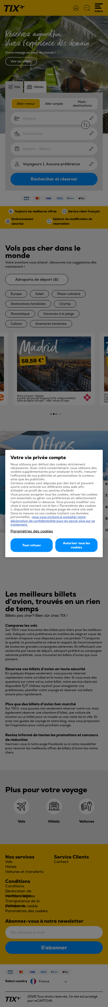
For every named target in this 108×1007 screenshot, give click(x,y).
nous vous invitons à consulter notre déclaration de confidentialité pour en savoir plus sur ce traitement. (52, 521)
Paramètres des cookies (31, 531)
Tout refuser (31, 545)
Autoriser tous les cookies (76, 545)
